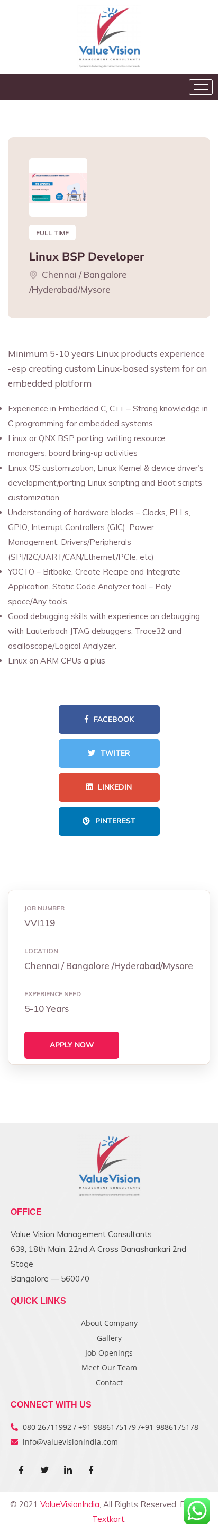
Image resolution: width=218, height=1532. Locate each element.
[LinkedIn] (68, 1471)
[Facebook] (21, 1471)
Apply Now (72, 1045)
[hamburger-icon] (201, 87)
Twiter (115, 753)
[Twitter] (44, 1471)
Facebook (114, 719)
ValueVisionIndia (69, 1504)
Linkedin (115, 787)
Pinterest (115, 821)
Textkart (108, 1519)
